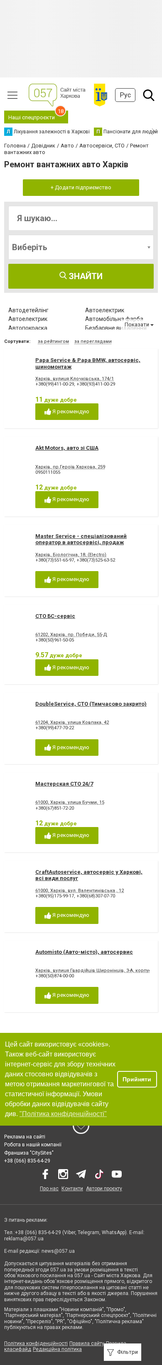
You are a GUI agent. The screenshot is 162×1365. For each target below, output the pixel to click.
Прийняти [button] (137, 1079)
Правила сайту (86, 1343)
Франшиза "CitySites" (29, 1153)
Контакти (72, 1188)
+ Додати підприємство (81, 187)
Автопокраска (27, 328)
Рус (125, 95)
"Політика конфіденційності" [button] (63, 1113)
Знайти (85, 276)
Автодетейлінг (28, 310)
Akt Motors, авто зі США (66, 448)
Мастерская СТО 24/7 (64, 784)
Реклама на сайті (24, 1137)
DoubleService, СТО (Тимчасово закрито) (91, 704)
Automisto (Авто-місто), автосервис (84, 952)
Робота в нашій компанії (32, 1145)
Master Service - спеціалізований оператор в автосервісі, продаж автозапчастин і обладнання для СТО (86, 542)
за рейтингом (53, 341)
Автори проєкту (104, 1188)
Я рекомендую (70, 411)
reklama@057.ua (24, 1239)
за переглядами (93, 341)
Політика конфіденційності (36, 1343)
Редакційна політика (57, 1349)
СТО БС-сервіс (55, 616)
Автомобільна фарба (114, 319)
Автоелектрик (104, 310)
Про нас (49, 1188)
